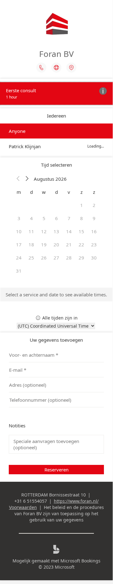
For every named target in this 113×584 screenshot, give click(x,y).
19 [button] (44, 244)
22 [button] (81, 244)
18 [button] (31, 244)
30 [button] (94, 257)
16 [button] (94, 231)
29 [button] (81, 257)
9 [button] (94, 218)
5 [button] (44, 218)
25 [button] (31, 257)
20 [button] (56, 244)
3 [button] (19, 218)
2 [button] (94, 205)
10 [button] (19, 231)
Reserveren (56, 469)
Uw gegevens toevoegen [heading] (56, 340)
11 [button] (31, 231)
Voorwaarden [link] (23, 507)
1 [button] (81, 205)
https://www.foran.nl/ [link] (76, 501)
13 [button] (56, 231)
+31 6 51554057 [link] (30, 501)
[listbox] (56, 138)
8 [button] (81, 218)
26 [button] (44, 257)
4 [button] (31, 218)
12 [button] (44, 231)
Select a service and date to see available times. (56, 294)
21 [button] (69, 244)
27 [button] (56, 257)
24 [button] (19, 257)
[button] (18, 178)
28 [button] (69, 257)
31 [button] (19, 271)
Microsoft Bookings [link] (80, 561)
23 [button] (94, 244)
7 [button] (69, 218)
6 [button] (56, 218)
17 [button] (19, 244)
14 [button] (69, 231)
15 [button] (81, 231)
